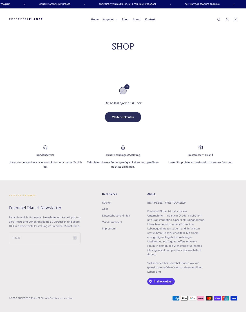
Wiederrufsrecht (112, 222)
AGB (105, 209)
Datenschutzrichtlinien (116, 215)
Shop (125, 19)
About (137, 19)
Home (95, 19)
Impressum (109, 228)
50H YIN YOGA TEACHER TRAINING (200, 4)
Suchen (106, 202)
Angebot (108, 19)
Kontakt (150, 19)
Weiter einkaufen (123, 117)
